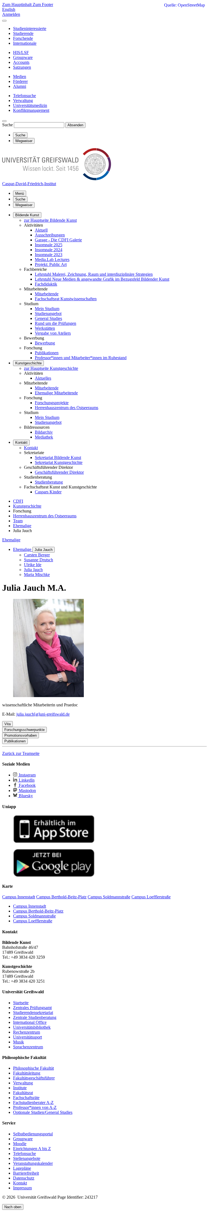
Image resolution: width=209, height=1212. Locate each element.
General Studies (48, 318)
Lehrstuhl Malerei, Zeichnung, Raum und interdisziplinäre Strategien (94, 274)
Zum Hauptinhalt (17, 4)
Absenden (75, 125)
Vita (7, 724)
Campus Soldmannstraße (34, 916)
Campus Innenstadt (29, 906)
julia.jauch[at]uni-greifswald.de (43, 714)
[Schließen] (4, 21)
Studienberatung (49, 482)
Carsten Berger (37, 555)
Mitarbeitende (47, 294)
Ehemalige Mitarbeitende (56, 393)
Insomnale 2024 (48, 249)
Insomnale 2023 (48, 254)
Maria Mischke (37, 574)
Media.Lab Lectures (52, 259)
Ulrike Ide (32, 564)
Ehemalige (11, 540)
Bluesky (25, 795)
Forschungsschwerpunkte (24, 730)
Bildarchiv (44, 432)
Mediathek (44, 437)
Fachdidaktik (46, 284)
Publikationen (47, 352)
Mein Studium (47, 308)
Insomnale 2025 (48, 244)
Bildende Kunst (27, 215)
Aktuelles (43, 378)
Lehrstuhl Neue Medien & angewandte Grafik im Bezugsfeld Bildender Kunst (102, 279)
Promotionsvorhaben (20, 735)
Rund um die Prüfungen (55, 323)
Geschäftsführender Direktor (59, 472)
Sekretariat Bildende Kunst (58, 457)
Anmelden (11, 14)
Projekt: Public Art (51, 264)
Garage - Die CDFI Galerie (58, 240)
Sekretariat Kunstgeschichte (58, 462)
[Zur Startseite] (56, 178)
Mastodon (27, 790)
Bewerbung (45, 343)
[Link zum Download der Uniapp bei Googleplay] (54, 875)
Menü (19, 193)
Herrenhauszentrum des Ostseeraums (66, 407)
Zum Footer (43, 4)
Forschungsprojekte (52, 402)
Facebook (27, 785)
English (8, 9)
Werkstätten (45, 328)
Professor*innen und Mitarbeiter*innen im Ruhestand (81, 357)
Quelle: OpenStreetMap (184, 5)
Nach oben (12, 1207)
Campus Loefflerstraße (32, 921)
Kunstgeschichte (28, 363)
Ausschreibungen (50, 235)
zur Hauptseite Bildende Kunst (50, 220)
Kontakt (21, 442)
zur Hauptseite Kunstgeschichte (51, 368)
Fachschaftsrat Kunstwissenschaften (66, 298)
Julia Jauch (44, 550)
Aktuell (41, 230)
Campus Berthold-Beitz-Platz (38, 911)
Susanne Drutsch (38, 559)
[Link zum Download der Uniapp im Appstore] (54, 841)
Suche (7, 124)
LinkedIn (26, 780)
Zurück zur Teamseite (20, 753)
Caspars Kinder (48, 492)
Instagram (27, 775)
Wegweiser (23, 205)
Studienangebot (48, 313)
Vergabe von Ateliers (53, 333)
